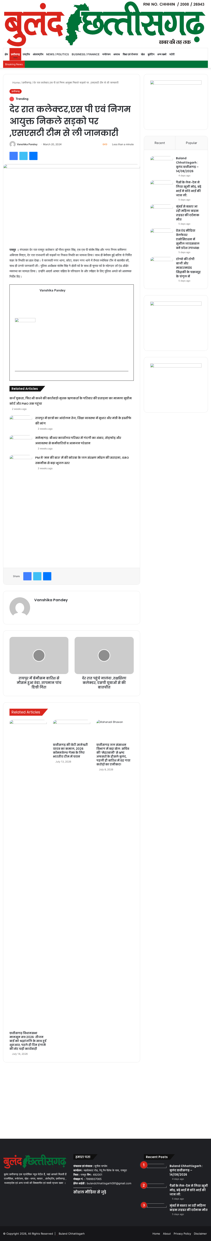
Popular (191, 143)
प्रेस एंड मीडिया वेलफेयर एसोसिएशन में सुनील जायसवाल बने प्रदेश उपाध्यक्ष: (188, 239)
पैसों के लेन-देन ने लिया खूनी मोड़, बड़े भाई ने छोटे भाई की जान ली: (188, 188)
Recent (160, 143)
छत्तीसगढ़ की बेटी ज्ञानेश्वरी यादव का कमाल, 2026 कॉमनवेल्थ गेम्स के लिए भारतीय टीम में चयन (70, 751)
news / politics (57, 54)
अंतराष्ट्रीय (38, 54)
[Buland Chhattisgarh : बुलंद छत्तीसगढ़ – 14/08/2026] (161, 164)
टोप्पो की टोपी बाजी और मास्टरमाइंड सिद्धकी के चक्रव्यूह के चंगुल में (188, 267)
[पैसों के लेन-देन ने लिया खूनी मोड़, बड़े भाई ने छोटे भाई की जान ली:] (161, 188)
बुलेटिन (151, 54)
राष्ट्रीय (26, 54)
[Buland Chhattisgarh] (105, 23)
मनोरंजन (106, 54)
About (167, 1233)
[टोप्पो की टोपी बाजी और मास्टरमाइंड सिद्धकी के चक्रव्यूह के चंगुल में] (161, 264)
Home (16, 82)
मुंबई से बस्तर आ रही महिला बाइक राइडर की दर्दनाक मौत (187, 213)
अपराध (116, 54)
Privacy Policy (182, 1233)
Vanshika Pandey (27, 144)
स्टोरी (172, 54)
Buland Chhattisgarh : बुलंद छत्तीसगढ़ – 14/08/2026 (187, 164)
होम (6, 54)
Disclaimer (200, 1233)
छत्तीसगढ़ (15, 54)
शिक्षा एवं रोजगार (130, 54)
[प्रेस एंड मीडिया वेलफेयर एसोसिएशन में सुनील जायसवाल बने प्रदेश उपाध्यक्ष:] (161, 236)
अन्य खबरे (161, 54)
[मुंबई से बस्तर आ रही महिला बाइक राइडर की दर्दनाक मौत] (161, 212)
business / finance (86, 54)
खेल (143, 54)
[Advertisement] (84, 331)
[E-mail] (17, 377)
